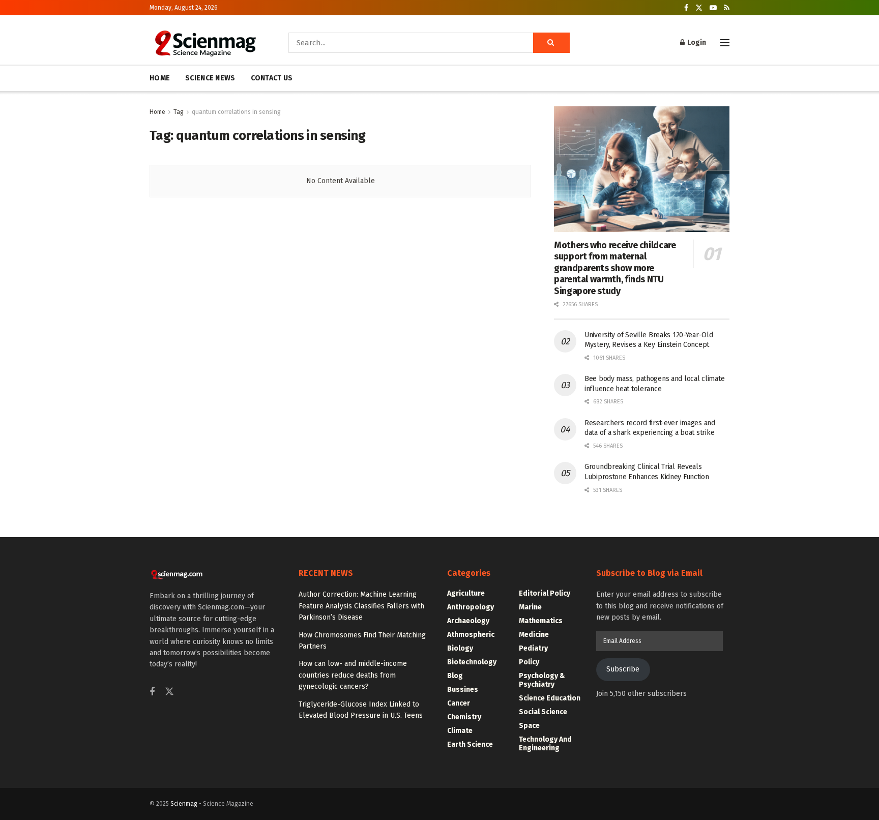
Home (157, 111)
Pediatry (533, 648)
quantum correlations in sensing (236, 111)
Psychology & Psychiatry (542, 680)
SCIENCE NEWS (210, 78)
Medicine (534, 634)
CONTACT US (272, 78)
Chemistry (464, 717)
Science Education (549, 698)
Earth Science (470, 744)
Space (529, 725)
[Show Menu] (724, 42)
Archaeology (468, 621)
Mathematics (541, 621)
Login (696, 42)
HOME (160, 78)
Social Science (543, 712)
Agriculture (466, 593)
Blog (455, 675)
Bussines (462, 689)
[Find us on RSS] (726, 8)
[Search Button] (551, 43)
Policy (529, 662)
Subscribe (622, 669)
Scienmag (183, 803)
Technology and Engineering (545, 743)
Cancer (458, 703)
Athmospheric (470, 634)
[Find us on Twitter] (698, 8)
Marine (530, 607)
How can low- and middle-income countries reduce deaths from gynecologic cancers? (353, 675)
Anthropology (470, 607)
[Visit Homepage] (205, 42)
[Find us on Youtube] (713, 8)
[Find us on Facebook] (686, 8)
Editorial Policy (544, 593)
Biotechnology (471, 662)
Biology (460, 648)
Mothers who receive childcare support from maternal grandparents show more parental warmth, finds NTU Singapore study (615, 268)
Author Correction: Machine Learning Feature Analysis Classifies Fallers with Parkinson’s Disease (361, 606)
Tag (178, 111)
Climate (460, 730)
